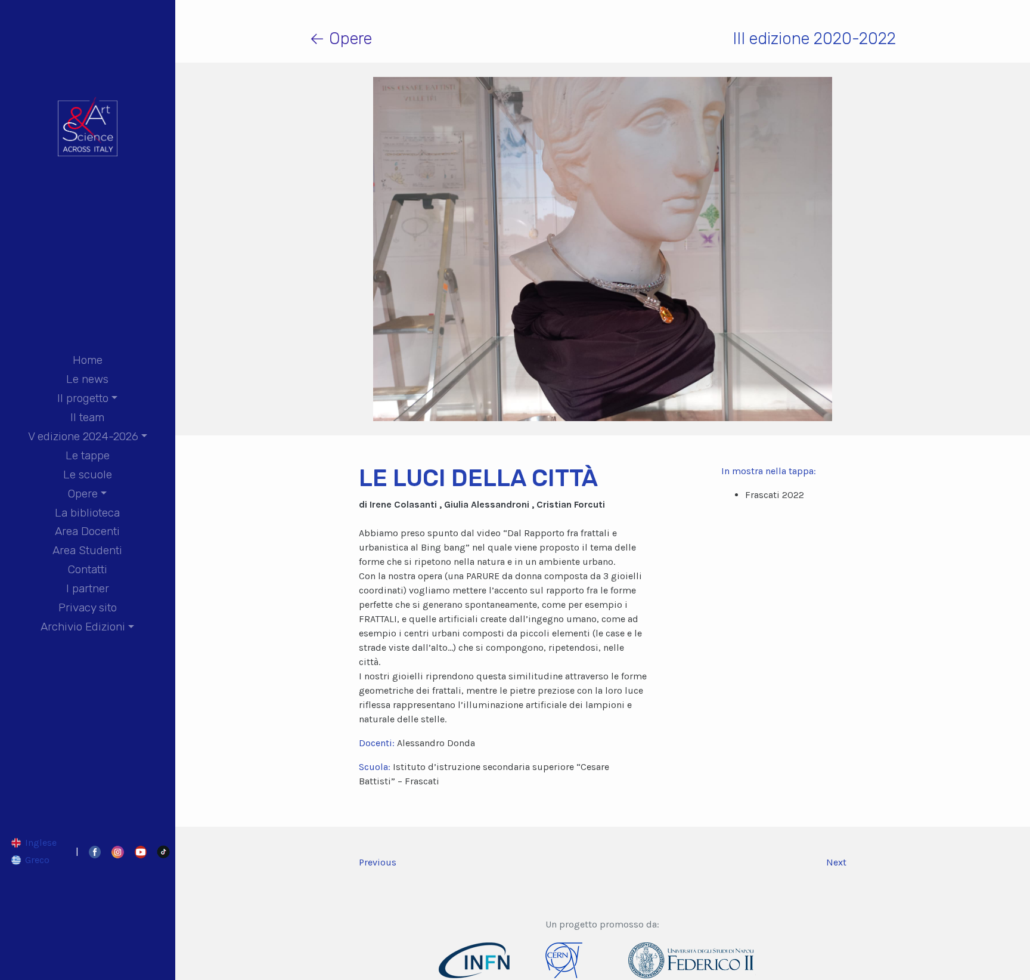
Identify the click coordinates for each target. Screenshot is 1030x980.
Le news (87, 379)
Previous (377, 862)
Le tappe (88, 455)
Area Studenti (87, 550)
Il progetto (82, 398)
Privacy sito (87, 607)
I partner (87, 588)
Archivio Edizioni (83, 626)
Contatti (87, 569)
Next (836, 862)
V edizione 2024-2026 (83, 436)
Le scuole (87, 474)
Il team (87, 417)
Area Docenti (87, 531)
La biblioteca (87, 513)
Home (88, 360)
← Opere (340, 38)
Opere (83, 493)
